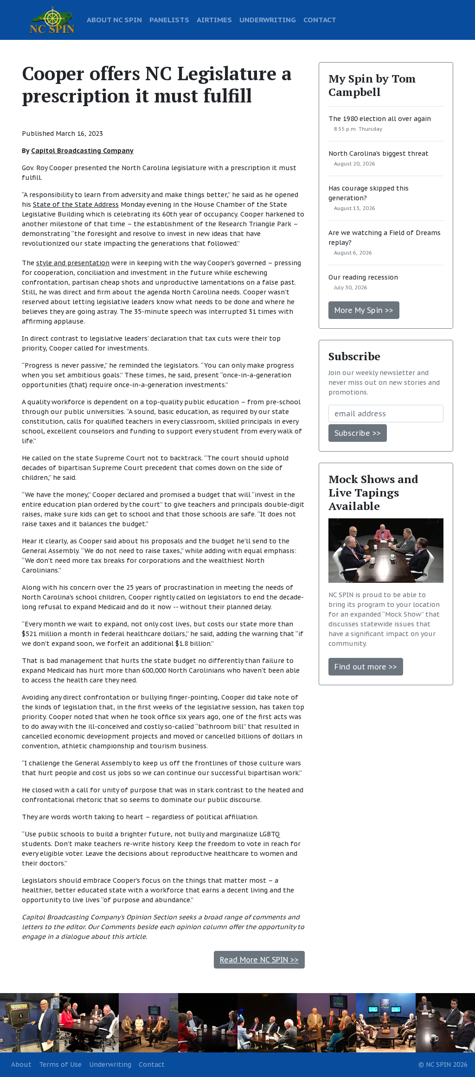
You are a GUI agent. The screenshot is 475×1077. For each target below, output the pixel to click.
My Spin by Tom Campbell (372, 85)
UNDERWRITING (267, 19)
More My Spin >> (363, 310)
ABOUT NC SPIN (114, 19)
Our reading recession (363, 277)
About (21, 1064)
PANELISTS (169, 19)
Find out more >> (365, 666)
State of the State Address (76, 204)
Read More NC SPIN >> (259, 959)
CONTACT (319, 19)
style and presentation (72, 263)
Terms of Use (60, 1064)
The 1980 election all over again (379, 119)
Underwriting (110, 1064)
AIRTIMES (214, 19)
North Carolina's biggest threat (378, 153)
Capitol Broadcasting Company (82, 151)
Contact (152, 1064)
